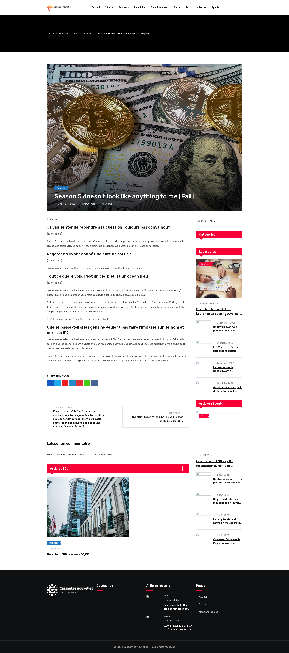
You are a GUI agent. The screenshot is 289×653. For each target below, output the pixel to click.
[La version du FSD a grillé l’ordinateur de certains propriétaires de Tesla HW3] (219, 430)
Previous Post (64, 407)
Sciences (201, 7)
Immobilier (140, 7)
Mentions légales (208, 612)
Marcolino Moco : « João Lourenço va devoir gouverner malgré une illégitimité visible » (218, 313)
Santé (177, 7)
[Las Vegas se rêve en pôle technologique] (203, 347)
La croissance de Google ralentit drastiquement (223, 371)
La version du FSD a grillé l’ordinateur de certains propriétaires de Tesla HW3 (216, 465)
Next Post (174, 413)
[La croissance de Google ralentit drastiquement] (203, 367)
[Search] (241, 7)
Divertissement (160, 7)
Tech (188, 7)
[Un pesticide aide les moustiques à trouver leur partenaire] (203, 499)
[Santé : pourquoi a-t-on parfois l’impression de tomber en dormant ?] (203, 478)
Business (124, 7)
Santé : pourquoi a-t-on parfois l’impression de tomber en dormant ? (227, 483)
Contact (203, 604)
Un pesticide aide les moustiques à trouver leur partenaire (226, 503)
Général (109, 7)
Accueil (96, 7)
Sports (215, 7)
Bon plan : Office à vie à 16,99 (68, 554)
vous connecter (69, 454)
